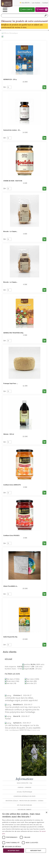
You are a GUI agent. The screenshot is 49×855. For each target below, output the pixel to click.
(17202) (16, 679)
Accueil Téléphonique (24, 792)
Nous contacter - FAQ (24, 783)
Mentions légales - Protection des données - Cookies (24, 801)
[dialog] (24, 832)
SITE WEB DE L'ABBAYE (24, 809)
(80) (35, 681)
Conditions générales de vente (24, 796)
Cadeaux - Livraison (24, 787)
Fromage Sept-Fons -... (10, 383)
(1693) (36, 679)
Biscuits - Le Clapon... (10, 231)
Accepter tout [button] (13, 850)
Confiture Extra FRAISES (11, 535)
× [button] (46, 812)
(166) (17, 681)
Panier (43, 9)
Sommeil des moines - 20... (12, 130)
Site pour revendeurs (24, 805)
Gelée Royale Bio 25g (10, 637)
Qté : (5, 87)
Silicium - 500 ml (8, 434)
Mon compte (27, 9)
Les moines (36, 3)
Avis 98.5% (25, 3)
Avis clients (9, 651)
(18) (14, 683)
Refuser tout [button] (35, 850)
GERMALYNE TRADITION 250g (13, 333)
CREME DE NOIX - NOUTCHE (12, 181)
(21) (34, 683)
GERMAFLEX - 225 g (10, 79)
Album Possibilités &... (10, 586)
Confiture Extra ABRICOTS (12, 485)
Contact (45, 3)
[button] (24, 846)
